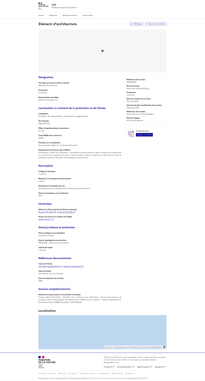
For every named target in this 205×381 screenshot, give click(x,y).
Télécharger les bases (88, 373)
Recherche (53, 15)
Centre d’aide (118, 373)
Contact (63, 373)
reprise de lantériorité (72, 266)
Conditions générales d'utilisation (77, 378)
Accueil (41, 15)
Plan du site (131, 373)
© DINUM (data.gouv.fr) (120, 347)
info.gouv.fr (108, 367)
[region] (102, 332)
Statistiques (103, 373)
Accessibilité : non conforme (47, 373)
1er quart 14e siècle (65, 212)
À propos (74, 373)
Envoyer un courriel (144, 135)
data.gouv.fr (159, 367)
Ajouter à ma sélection (157, 24)
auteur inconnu (44, 219)
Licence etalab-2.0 (132, 378)
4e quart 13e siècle (46, 212)
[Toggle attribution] (164, 347)
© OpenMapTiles (134, 347)
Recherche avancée (70, 15)
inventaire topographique (49, 266)
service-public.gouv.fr (125, 367)
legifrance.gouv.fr (143, 367)
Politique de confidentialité (58, 378)
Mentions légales (43, 378)
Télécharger (138, 24)
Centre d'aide (87, 15)
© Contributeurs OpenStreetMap (151, 347)
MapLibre (107, 347)
